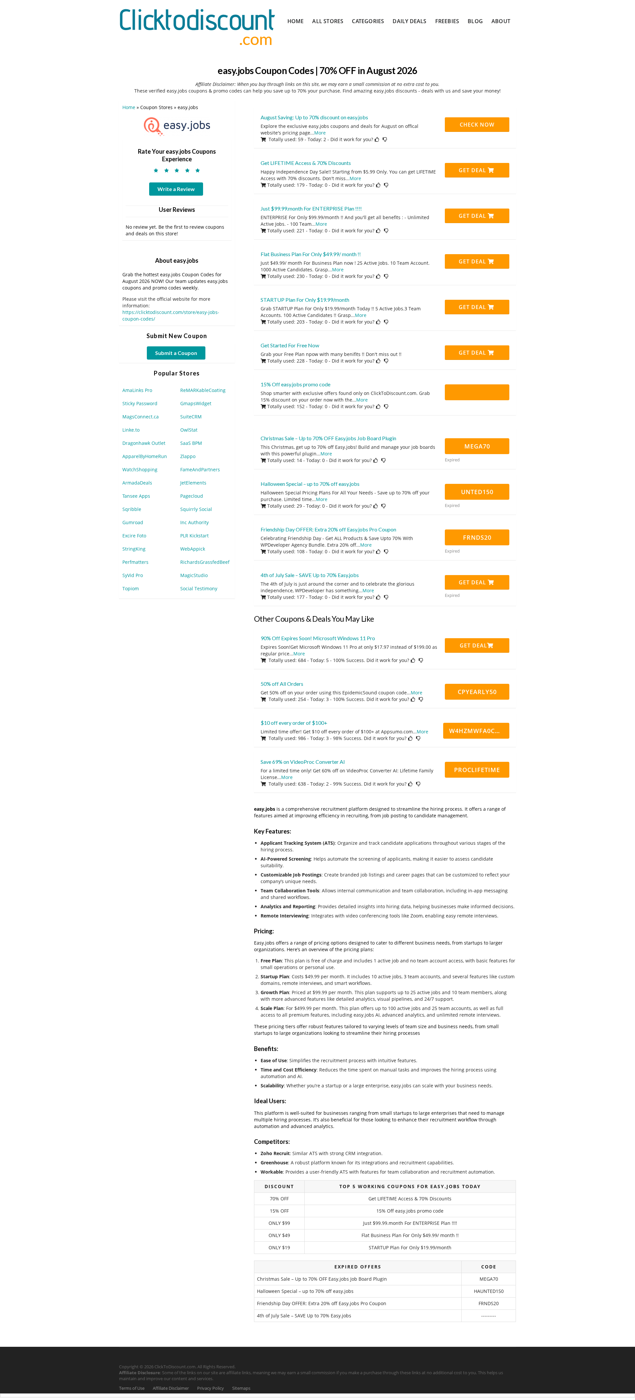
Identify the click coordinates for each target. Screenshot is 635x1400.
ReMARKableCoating (203, 390)
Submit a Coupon (176, 353)
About (500, 21)
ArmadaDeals (137, 483)
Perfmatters (135, 562)
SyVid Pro (132, 575)
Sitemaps (241, 1388)
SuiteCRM (191, 416)
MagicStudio (194, 575)
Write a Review (176, 189)
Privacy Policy (210, 1388)
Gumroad (132, 522)
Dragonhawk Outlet (143, 443)
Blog (475, 21)
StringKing (134, 549)
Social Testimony (198, 588)
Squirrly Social (196, 509)
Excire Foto (134, 535)
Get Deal (473, 170)
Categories (368, 21)
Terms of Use (132, 1388)
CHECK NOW (477, 124)
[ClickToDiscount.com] (197, 26)
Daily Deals (409, 21)
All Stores (327, 21)
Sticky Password (139, 403)
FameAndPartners (200, 469)
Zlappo (187, 456)
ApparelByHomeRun (144, 456)
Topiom (130, 588)
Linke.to (131, 430)
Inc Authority (194, 522)
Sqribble (131, 509)
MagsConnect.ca (140, 416)
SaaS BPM (191, 443)
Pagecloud (191, 496)
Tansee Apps (136, 496)
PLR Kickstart (194, 535)
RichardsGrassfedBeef (205, 562)
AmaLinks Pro (137, 390)
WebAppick (192, 549)
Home (295, 21)
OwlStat (188, 430)
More (320, 133)
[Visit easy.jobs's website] (177, 126)
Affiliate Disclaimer (171, 1388)
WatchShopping (139, 469)
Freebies (447, 21)
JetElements (193, 483)
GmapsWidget (195, 403)
